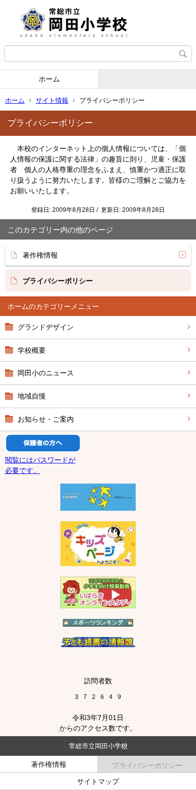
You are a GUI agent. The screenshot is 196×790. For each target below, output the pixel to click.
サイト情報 (52, 100)
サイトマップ (98, 781)
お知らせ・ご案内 (46, 419)
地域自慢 (32, 396)
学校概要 (32, 350)
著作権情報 (40, 255)
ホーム (49, 79)
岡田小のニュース (46, 373)
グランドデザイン (46, 327)
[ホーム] (98, 23)
